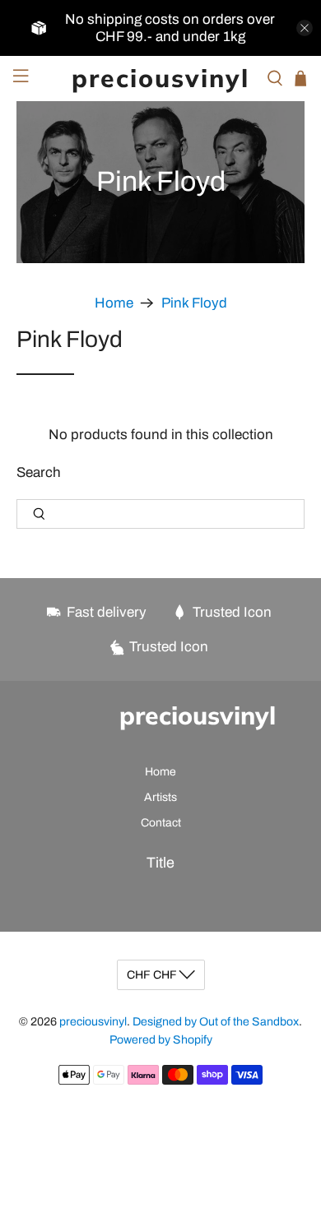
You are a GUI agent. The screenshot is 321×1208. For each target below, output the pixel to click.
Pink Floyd (194, 303)
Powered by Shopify (160, 1040)
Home (114, 303)
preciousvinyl (93, 1022)
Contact (161, 823)
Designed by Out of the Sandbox (216, 1022)
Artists (160, 797)
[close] (304, 28)
